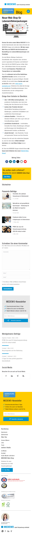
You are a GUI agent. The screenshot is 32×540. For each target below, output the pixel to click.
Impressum (4, 432)
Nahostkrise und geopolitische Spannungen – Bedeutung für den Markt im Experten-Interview (21, 206)
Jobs (2, 442)
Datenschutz (4, 434)
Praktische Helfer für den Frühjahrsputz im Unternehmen (21, 218)
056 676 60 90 (4, 523)
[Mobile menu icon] (28, 11)
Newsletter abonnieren (16, 320)
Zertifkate (3, 451)
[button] (6, 161)
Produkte (5, 27)
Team (2, 445)
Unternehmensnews (7, 29)
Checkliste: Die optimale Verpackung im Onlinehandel (20, 195)
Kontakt (3, 453)
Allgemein (4, 338)
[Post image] (6, 196)
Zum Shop (7, 177)
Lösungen (5, 25)
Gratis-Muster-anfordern (8, 455)
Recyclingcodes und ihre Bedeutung (12, 350)
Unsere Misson (5, 440)
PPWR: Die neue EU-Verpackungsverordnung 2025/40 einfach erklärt (19, 229)
